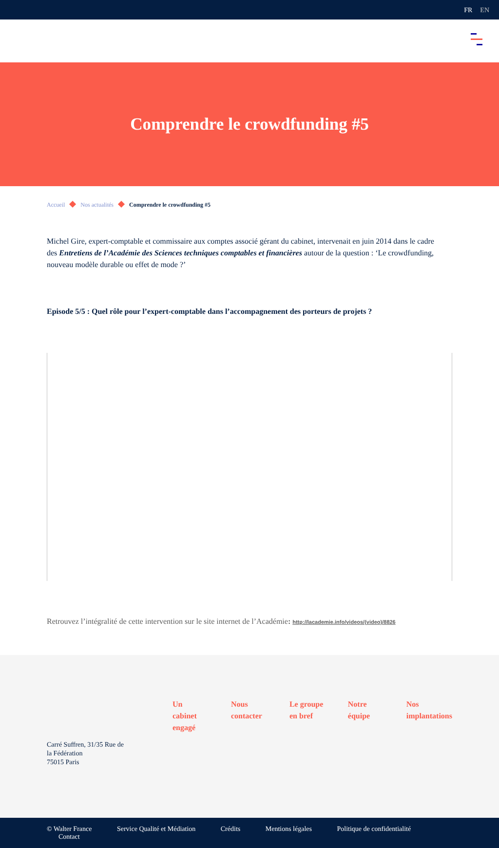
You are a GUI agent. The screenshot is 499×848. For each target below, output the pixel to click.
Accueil (56, 204)
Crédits (230, 829)
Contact (69, 837)
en (484, 10)
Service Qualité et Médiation (156, 829)
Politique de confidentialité (374, 829)
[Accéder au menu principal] (476, 39)
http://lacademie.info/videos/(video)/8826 (344, 622)
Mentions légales (289, 829)
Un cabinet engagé (185, 716)
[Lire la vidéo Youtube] (249, 467)
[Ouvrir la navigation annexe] (15, 10)
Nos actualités (97, 204)
